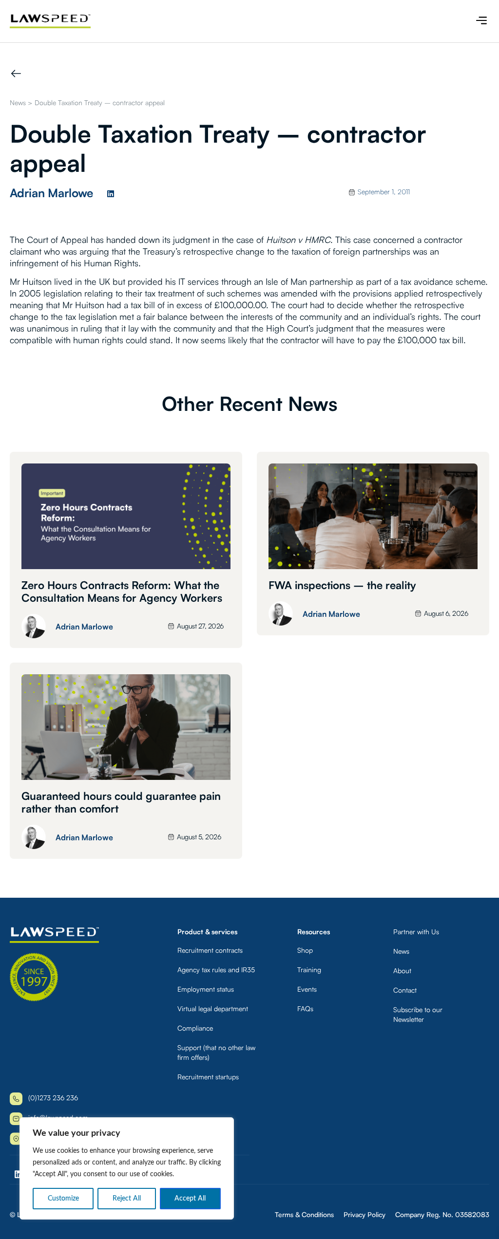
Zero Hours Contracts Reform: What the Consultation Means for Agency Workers (121, 591)
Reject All (127, 1198)
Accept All (190, 1198)
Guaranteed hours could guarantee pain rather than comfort (121, 802)
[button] (481, 21)
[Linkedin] (110, 194)
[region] (126, 1168)
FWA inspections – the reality (342, 585)
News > (21, 102)
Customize (63, 1198)
